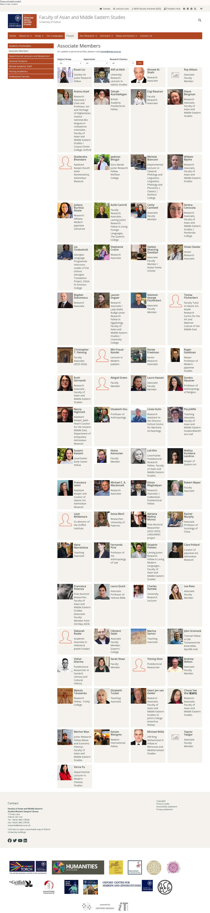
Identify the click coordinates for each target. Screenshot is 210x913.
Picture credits (162, 803)
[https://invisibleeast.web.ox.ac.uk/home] (154, 867)
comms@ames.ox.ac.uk (110, 51)
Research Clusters (118, 59)
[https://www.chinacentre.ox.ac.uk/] (49, 887)
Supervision (89, 59)
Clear (140, 63)
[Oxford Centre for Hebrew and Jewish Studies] (128, 885)
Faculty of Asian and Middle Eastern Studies (82, 17)
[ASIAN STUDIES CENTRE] (90, 887)
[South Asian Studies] (71, 887)
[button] (199, 20)
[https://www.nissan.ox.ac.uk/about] (135, 867)
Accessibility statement (166, 806)
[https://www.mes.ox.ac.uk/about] (116, 867)
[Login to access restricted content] (201, 9)
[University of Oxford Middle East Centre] (165, 887)
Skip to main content (9, 4)
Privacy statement (164, 809)
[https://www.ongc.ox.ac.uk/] (173, 867)
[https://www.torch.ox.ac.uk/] (28, 867)
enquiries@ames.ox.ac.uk (19, 825)
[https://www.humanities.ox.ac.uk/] (78, 867)
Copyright (161, 801)
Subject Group (64, 59)
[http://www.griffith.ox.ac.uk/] (21, 883)
